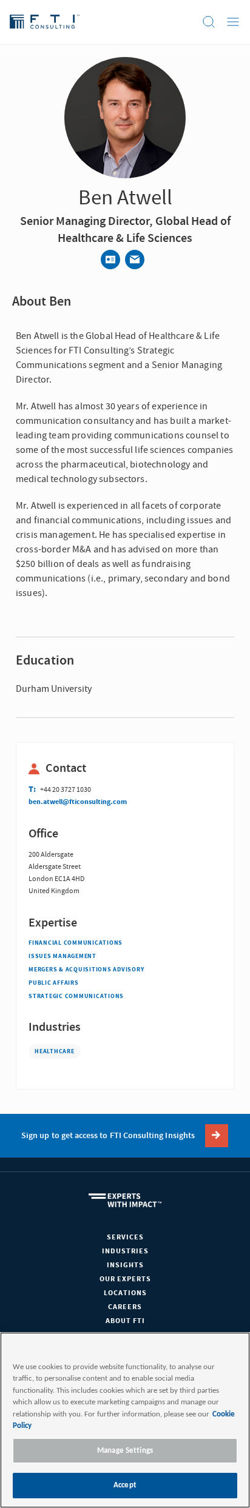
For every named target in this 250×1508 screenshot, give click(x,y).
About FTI (125, 1321)
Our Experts (125, 1279)
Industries (125, 1251)
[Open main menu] (233, 22)
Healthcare (55, 1051)
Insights (125, 1265)
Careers (125, 1307)
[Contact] (110, 259)
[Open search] (208, 22)
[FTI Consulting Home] (44, 22)
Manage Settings (125, 1451)
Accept (125, 1485)
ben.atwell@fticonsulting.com (78, 802)
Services (125, 1237)
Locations (125, 1293)
